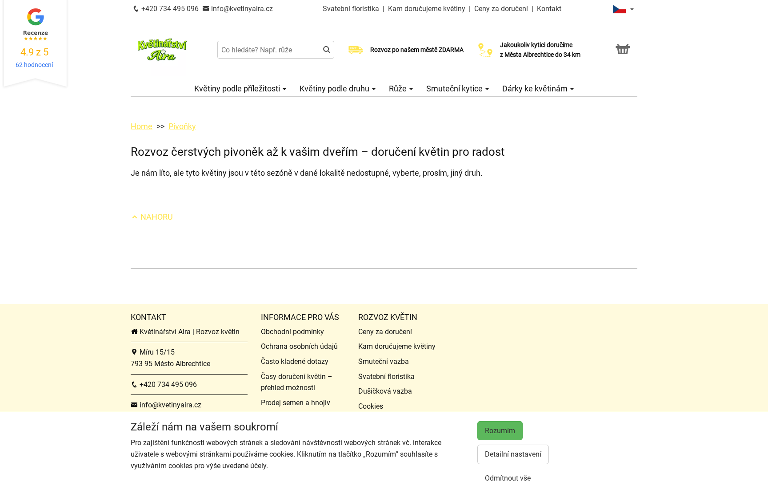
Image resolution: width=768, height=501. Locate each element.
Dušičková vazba (385, 391)
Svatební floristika (352, 8)
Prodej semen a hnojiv (295, 402)
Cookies (370, 406)
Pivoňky (182, 126)
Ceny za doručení (501, 8)
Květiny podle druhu (335, 88)
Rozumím (500, 430)
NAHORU (156, 216)
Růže (398, 88)
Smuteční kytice (455, 88)
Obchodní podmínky (292, 331)
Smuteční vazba (383, 361)
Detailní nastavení (513, 454)
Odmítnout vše (508, 478)
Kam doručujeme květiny (426, 8)
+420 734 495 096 (169, 8)
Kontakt (549, 8)
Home (141, 126)
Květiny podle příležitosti (238, 88)
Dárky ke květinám (535, 88)
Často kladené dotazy (294, 361)
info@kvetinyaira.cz (241, 8)
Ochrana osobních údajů (299, 346)
